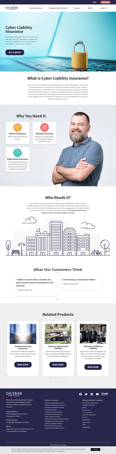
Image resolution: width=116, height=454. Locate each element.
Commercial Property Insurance (54, 407)
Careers (85, 417)
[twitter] (85, 394)
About (85, 407)
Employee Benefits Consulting (58, 8)
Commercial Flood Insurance (53, 414)
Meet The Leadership (89, 415)
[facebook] (79, 394)
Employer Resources (89, 405)
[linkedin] (90, 394)
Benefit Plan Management (90, 403)
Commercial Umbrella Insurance (55, 428)
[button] (14, 52)
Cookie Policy (61, 451)
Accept (95, 449)
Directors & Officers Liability (58, 347)
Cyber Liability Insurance (52, 416)
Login (94, 2)
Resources (77, 8)
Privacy (63, 445)
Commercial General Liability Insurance (57, 419)
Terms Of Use (54, 445)
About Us (90, 8)
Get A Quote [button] (105, 2)
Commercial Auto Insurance (53, 426)
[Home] (12, 8)
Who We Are (86, 410)
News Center (86, 422)
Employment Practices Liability (93, 347)
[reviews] (104, 394)
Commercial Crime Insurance (54, 412)
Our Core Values (87, 412)
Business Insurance (36, 8)
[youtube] (96, 394)
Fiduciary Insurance (51, 410)
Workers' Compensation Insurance (55, 405)
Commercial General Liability (23, 347)
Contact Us (103, 8)
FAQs (84, 424)
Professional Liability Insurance (54, 403)
